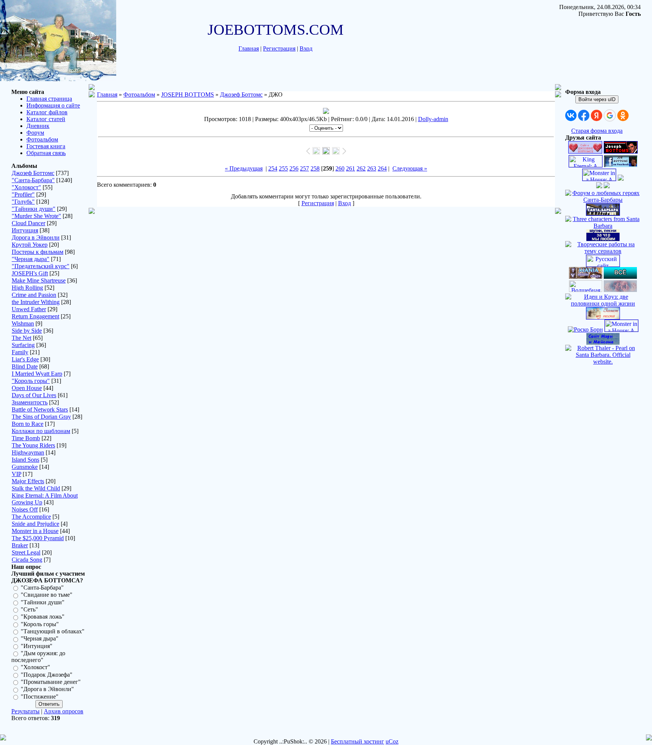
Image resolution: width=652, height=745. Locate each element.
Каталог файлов (47, 112)
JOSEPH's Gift (30, 273)
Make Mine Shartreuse (39, 280)
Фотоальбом (42, 139)
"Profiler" (23, 194)
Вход (306, 48)
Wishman (23, 323)
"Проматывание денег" (51, 682)
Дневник (37, 126)
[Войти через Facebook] (583, 115)
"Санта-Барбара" (33, 180)
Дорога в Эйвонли (36, 237)
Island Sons (25, 459)
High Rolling (27, 287)
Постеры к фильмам (37, 252)
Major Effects (28, 481)
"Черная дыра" (30, 259)
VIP (16, 474)
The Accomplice (31, 516)
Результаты (25, 711)
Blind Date (25, 366)
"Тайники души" (33, 209)
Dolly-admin (433, 119)
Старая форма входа (597, 130)
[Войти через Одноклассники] (623, 115)
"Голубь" (23, 201)
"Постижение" (39, 696)
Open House (27, 388)
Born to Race (27, 424)
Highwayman (28, 452)
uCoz (392, 741)
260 (339, 168)
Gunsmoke (25, 467)
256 (293, 168)
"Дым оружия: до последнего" (38, 656)
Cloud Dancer (28, 223)
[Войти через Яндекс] (596, 115)
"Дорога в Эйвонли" (47, 689)
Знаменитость (30, 402)
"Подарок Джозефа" (46, 674)
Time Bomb (26, 438)
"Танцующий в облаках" (53, 631)
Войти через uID (596, 99)
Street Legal (26, 552)
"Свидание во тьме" (46, 595)
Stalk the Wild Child (36, 488)
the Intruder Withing (36, 302)
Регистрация (279, 48)
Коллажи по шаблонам (41, 431)
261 (350, 168)
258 (315, 168)
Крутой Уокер (30, 244)
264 (382, 168)
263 (371, 168)
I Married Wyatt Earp (37, 373)
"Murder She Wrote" (36, 216)
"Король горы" (31, 381)
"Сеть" (29, 609)
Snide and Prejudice (35, 524)
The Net (21, 338)
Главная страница (49, 98)
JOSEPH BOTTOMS (187, 94)
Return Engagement (35, 316)
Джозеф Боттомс (33, 173)
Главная (248, 48)
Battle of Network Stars (40, 409)
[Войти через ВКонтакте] (571, 115)
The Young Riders (33, 445)
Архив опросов (63, 711)
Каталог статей (45, 119)
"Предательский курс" (40, 266)
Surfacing (23, 345)
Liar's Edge (25, 359)
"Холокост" (26, 187)
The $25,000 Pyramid (38, 538)
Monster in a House (35, 531)
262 (361, 168)
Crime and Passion (34, 295)
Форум (35, 132)
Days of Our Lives (34, 395)
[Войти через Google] (610, 115)
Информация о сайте (53, 105)
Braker (20, 545)
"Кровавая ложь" (43, 617)
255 (283, 168)
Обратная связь (46, 153)
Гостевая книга (45, 146)
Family (20, 352)
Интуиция (25, 230)
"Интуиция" (36, 646)
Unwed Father (29, 309)
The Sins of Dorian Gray (41, 416)
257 (304, 168)
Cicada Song (27, 559)
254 (272, 168)
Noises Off (25, 509)
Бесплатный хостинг (357, 741)
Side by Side (27, 330)
